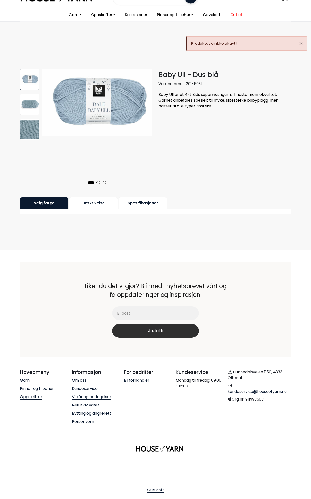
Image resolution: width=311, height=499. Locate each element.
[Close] (301, 43)
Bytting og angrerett (91, 413)
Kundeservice (85, 388)
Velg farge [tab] (44, 203)
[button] (91, 182)
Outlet (236, 14)
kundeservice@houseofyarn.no (257, 391)
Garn (73, 14)
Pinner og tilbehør (173, 14)
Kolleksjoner (136, 14)
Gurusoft (155, 490)
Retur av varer (85, 405)
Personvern (83, 421)
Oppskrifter (101, 14)
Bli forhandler (136, 380)
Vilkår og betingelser (91, 397)
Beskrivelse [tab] (93, 203)
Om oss (79, 380)
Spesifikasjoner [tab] (143, 203)
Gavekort (212, 14)
